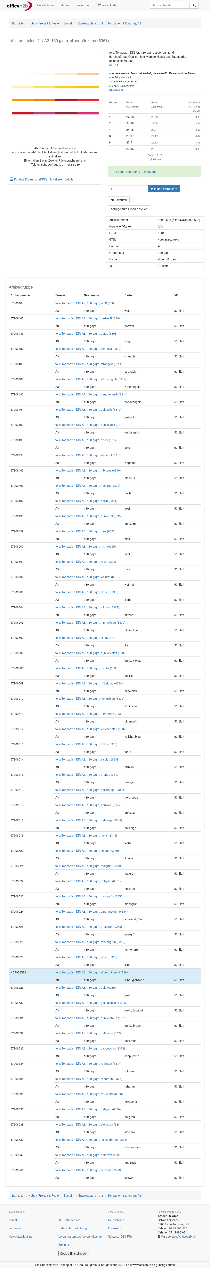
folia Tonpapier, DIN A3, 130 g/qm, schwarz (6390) (88, 1170)
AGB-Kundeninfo (69, 1220)
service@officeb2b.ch (182, 1236)
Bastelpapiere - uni (90, 23)
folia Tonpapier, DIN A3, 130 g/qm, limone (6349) (87, 850)
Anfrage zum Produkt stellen (129, 209)
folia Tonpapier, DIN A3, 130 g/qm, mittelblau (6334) (89, 683)
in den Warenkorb (165, 189)
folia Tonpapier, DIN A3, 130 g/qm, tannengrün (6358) (90, 942)
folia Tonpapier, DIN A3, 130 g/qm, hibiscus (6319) (88, 470)
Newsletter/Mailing (20, 1236)
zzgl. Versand (154, 159)
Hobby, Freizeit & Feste (44, 23)
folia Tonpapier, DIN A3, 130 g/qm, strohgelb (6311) (88, 364)
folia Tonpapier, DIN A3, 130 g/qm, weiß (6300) (85, 303)
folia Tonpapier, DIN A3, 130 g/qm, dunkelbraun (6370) (91, 1018)
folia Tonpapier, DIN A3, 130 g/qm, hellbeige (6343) (88, 820)
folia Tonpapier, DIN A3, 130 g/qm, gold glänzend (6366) (92, 1003)
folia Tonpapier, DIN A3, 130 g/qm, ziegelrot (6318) (88, 455)
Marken (65, 5)
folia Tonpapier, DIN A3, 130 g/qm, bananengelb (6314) (91, 394)
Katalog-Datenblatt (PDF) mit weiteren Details (43, 179)
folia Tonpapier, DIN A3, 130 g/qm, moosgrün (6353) (89, 896)
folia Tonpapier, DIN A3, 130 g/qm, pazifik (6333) (87, 668)
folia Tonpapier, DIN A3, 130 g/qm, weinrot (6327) (87, 577)
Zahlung (63, 1245)
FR (129, 1236)
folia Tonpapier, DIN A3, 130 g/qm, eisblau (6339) (87, 759)
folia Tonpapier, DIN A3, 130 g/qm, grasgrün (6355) (88, 927)
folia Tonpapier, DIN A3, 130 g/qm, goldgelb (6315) (88, 409)
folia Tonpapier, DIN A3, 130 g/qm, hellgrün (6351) (88, 881)
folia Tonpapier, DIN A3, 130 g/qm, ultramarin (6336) (89, 714)
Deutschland (116, 1220)
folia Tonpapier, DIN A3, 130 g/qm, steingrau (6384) (88, 1124)
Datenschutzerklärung (72, 1228)
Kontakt (13, 1220)
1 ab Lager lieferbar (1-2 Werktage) (134, 172)
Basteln (68, 23)
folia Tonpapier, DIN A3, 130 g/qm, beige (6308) (86, 333)
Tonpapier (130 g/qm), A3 (124, 23)
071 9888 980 (178, 1228)
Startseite (17, 23)
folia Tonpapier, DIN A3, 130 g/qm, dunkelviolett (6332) (91, 653)
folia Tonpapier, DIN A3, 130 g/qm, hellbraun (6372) (88, 1033)
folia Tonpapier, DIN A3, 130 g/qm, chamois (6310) (88, 349)
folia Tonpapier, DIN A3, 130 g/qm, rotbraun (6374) (88, 1063)
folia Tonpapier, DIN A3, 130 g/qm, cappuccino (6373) (90, 1048)
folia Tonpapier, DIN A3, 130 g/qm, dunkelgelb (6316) (89, 425)
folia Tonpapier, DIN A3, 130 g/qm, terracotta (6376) (89, 1094)
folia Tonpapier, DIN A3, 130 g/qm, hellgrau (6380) (88, 1109)
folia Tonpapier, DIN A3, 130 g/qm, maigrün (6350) (88, 866)
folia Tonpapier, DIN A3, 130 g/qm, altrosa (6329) (87, 607)
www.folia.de (116, 89)
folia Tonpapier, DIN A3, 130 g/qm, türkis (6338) (86, 744)
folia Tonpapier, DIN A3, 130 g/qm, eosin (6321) (86, 501)
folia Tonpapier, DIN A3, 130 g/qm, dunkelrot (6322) (88, 516)
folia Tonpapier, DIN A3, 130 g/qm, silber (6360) (86, 957)
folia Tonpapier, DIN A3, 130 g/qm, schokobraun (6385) (91, 1139)
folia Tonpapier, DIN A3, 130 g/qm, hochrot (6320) (87, 485)
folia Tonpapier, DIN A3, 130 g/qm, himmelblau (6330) (90, 622)
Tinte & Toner (45, 5)
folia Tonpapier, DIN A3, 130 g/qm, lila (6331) (84, 638)
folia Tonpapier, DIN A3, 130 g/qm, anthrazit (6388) (88, 1155)
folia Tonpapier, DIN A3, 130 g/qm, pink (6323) (85, 531)
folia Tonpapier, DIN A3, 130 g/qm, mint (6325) (85, 546)
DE (122, 1236)
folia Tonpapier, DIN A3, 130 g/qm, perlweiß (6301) (88, 318)
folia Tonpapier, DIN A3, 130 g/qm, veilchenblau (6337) (91, 729)
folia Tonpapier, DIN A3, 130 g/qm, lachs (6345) (86, 835)
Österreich (115, 1228)
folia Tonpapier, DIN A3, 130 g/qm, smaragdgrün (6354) (91, 911)
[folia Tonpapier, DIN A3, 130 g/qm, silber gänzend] (55, 94)
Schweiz (113, 1236)
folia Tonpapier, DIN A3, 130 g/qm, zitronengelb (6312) (90, 379)
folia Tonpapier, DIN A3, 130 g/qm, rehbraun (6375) (88, 1079)
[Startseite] (20, 5)
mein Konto (83, 5)
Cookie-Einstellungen (74, 1253)
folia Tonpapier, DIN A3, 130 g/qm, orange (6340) (87, 774)
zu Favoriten (119, 200)
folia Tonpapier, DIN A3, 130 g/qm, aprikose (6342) (88, 805)
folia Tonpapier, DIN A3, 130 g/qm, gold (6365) (85, 987)
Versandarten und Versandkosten (80, 1236)
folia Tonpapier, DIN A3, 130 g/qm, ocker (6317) (86, 440)
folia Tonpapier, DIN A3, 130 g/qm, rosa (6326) (85, 561)
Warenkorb (108, 5)
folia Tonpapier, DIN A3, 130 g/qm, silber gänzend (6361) (92, 972)
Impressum (16, 1228)
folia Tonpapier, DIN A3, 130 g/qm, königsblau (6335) (89, 698)
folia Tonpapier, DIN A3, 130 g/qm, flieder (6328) (86, 592)
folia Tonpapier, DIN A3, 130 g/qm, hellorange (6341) (89, 790)
